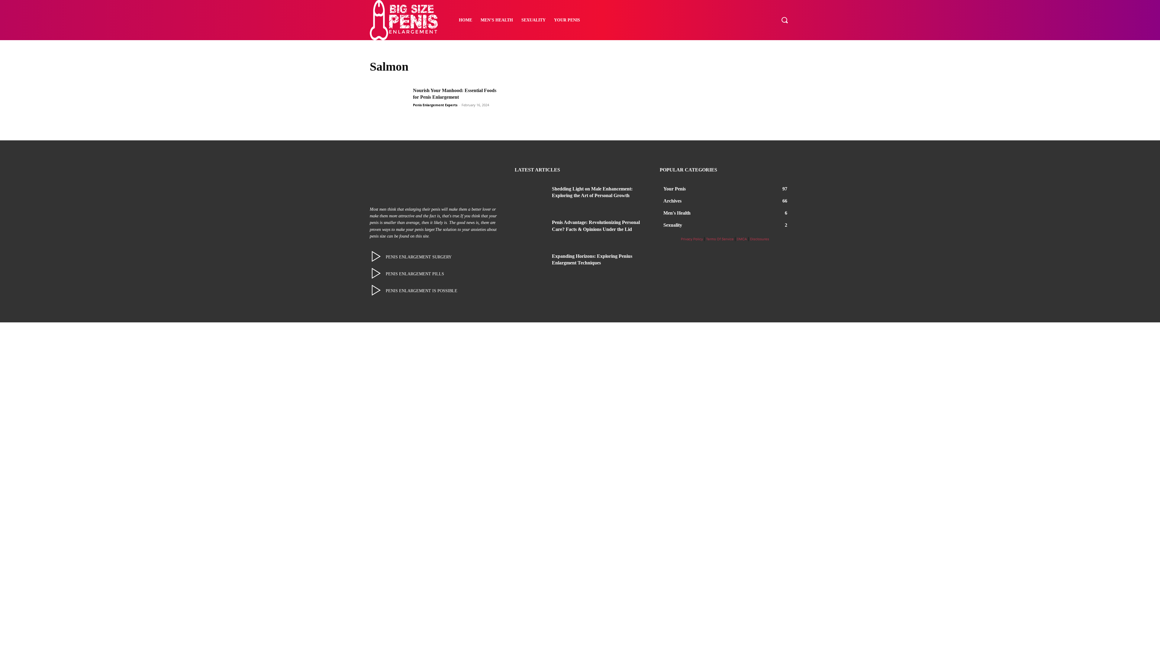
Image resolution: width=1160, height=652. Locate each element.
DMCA (742, 239)
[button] (784, 20)
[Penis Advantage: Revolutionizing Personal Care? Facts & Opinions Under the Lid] (531, 229)
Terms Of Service (720, 239)
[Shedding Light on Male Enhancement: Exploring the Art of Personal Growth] (531, 196)
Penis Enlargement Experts (435, 105)
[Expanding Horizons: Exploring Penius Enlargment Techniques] (531, 263)
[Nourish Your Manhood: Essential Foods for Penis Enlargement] (389, 101)
